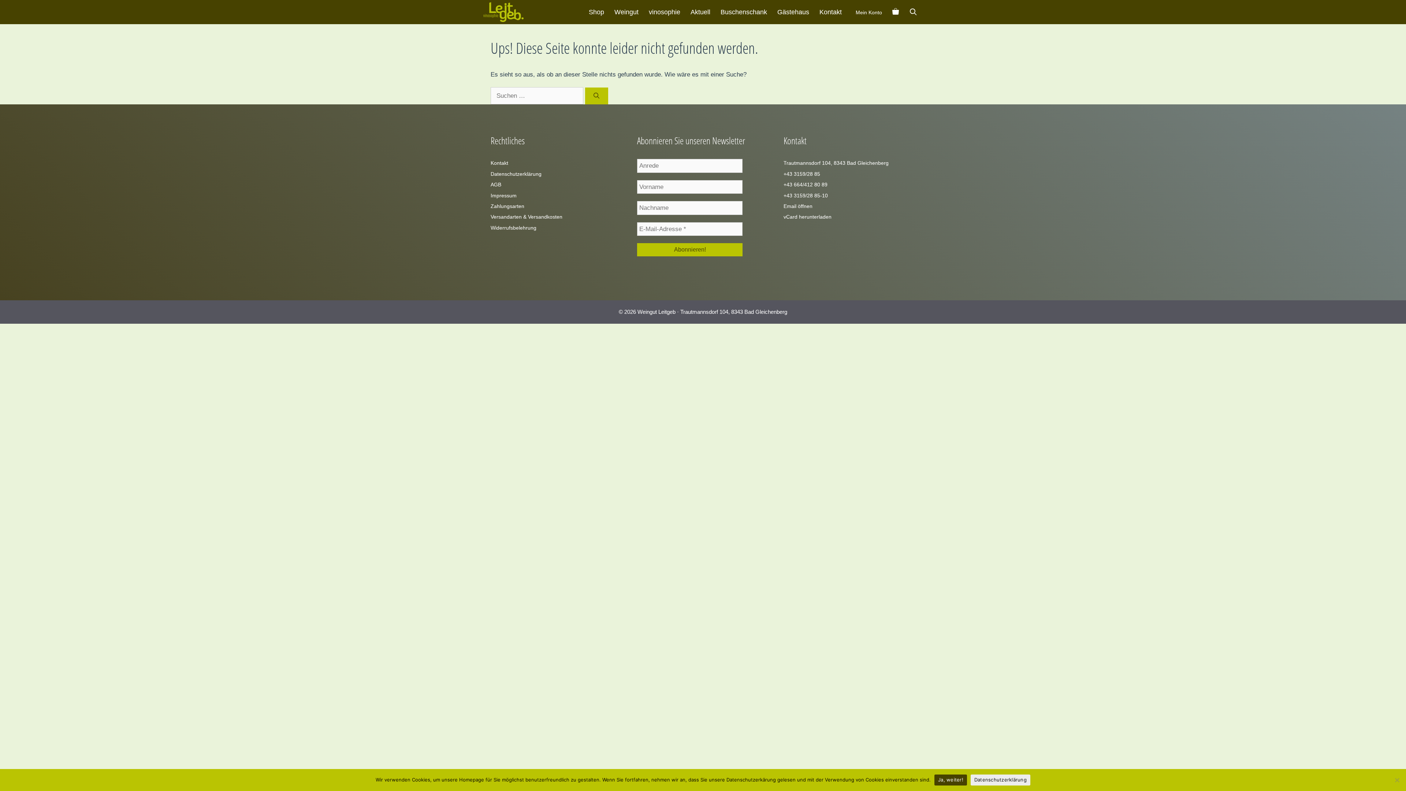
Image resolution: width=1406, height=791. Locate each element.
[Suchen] (596, 96)
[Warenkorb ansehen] (895, 12)
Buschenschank (744, 12)
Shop (596, 12)
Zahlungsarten (507, 206)
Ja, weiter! (950, 780)
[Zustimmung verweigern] (1397, 780)
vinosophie (664, 12)
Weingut (626, 12)
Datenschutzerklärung (516, 174)
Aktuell (700, 12)
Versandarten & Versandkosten (526, 217)
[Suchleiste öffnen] (913, 12)
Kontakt (830, 12)
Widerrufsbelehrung (513, 228)
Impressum (504, 195)
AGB (496, 184)
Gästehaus (793, 12)
